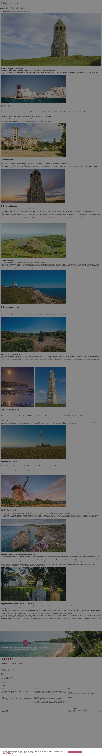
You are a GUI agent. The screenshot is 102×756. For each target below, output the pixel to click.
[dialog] (51, 752)
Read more (34, 752)
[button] (34, 753)
